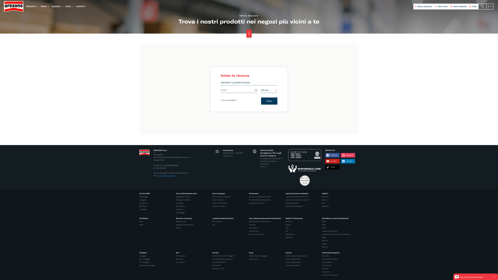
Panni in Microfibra (219, 203)
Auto (141, 221)
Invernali (179, 209)
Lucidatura (143, 203)
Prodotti (31, 6)
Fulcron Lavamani (292, 265)
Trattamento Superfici (331, 253)
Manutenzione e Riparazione (260, 221)
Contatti (80, 6)
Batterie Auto (181, 221)
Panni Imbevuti (218, 200)
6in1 (177, 253)
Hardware (143, 209)
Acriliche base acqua (330, 275)
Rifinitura (143, 206)
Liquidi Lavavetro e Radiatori (297, 193)
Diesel (324, 200)
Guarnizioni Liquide (256, 234)
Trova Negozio (460, 6)
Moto (141, 225)
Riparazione (180, 206)
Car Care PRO (144, 193)
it (488, 6)
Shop (474, 6)
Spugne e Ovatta (218, 206)
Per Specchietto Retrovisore (260, 197)
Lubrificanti (180, 262)
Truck (324, 228)
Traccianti (326, 272)
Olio (287, 228)
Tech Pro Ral (326, 265)
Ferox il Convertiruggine (258, 256)
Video (68, 6)
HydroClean (290, 234)
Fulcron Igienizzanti (293, 262)
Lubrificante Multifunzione (223, 218)
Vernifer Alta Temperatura (222, 259)
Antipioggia (180, 213)
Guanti (178, 228)
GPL (323, 203)
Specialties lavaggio (147, 265)
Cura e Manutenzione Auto (186, 193)
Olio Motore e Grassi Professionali (335, 218)
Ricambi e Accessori (184, 218)
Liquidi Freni (254, 231)
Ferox (251, 253)
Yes (213, 225)
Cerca (269, 101)
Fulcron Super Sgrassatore (296, 256)
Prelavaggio (143, 197)
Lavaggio (142, 200)
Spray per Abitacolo (256, 203)
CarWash (143, 253)
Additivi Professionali (294, 218)
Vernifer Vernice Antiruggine (223, 256)
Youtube (333, 161)
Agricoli (325, 241)
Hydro (324, 237)
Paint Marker (327, 262)
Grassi (324, 244)
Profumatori (254, 193)
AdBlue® (325, 206)
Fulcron (289, 253)
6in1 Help (179, 259)
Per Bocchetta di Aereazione (260, 200)
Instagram (350, 155)
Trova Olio (443, 6)
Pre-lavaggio (144, 262)
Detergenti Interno (183, 197)
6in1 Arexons (217, 221)
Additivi (325, 193)
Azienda (56, 6)
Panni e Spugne (218, 193)
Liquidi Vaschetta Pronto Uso (297, 197)
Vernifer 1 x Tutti (218, 269)
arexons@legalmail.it (166, 176)
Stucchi (325, 269)
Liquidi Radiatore (292, 203)
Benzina (325, 197)
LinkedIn (349, 161)
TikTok (332, 167)
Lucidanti (179, 203)
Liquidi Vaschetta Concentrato (297, 200)
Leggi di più (227, 156)
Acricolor (325, 256)
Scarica (263, 167)
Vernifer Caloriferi (219, 262)
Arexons (14, 6)
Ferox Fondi (253, 259)
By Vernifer (216, 265)
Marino (324, 247)
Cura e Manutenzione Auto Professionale (265, 218)
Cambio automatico (329, 231)
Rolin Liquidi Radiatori (294, 206)
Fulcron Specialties (293, 259)
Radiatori (289, 237)
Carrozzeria (253, 228)
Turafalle (252, 225)
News (44, 6)
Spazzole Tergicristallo (184, 225)
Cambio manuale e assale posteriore (336, 234)
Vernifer (215, 253)
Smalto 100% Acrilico (330, 259)
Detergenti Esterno (183, 200)
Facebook (333, 155)
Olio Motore (143, 218)
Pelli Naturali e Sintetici (221, 197)
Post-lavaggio (144, 259)
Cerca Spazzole (424, 6)
